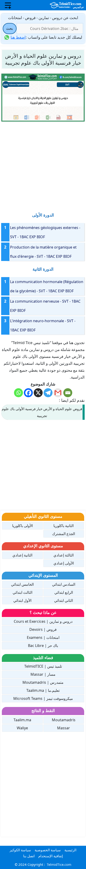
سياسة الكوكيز (20, 850)
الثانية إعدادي (22, 555)
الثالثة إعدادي (63, 555)
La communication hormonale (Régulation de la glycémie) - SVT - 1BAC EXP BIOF (46, 286)
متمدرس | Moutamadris (43, 682)
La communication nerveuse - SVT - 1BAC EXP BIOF (45, 306)
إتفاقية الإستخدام (50, 856)
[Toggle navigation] (8, 5)
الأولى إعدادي (63, 563)
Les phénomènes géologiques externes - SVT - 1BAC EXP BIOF (45, 232)
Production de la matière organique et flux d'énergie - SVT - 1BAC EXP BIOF (43, 252)
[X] (38, 392)
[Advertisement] (43, 165)
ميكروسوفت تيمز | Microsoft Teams (43, 698)
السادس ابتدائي (63, 584)
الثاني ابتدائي (63, 600)
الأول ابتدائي (22, 600)
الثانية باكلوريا (63, 525)
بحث (9, 28)
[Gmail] (57, 392)
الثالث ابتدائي (22, 592)
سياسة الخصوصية (48, 850)
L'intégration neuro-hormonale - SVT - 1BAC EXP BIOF (42, 325)
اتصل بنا (29, 856)
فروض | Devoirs (43, 629)
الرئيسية (70, 850)
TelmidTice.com (59, 864)
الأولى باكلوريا (22, 525)
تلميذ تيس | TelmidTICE (43, 666)
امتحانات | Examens (43, 637)
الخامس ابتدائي (22, 584)
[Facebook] (28, 392)
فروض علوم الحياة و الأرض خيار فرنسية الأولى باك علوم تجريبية (42, 412)
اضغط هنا (18, 37)
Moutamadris (63, 719)
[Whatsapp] (18, 392)
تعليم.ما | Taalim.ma (43, 690)
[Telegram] (48, 392)
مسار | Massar (43, 674)
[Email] (67, 392)
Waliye (22, 727)
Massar (63, 727)
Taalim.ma (22, 719)
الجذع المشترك (63, 533)
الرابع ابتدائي (63, 592)
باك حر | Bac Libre (43, 645)
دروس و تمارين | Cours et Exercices (43, 621)
